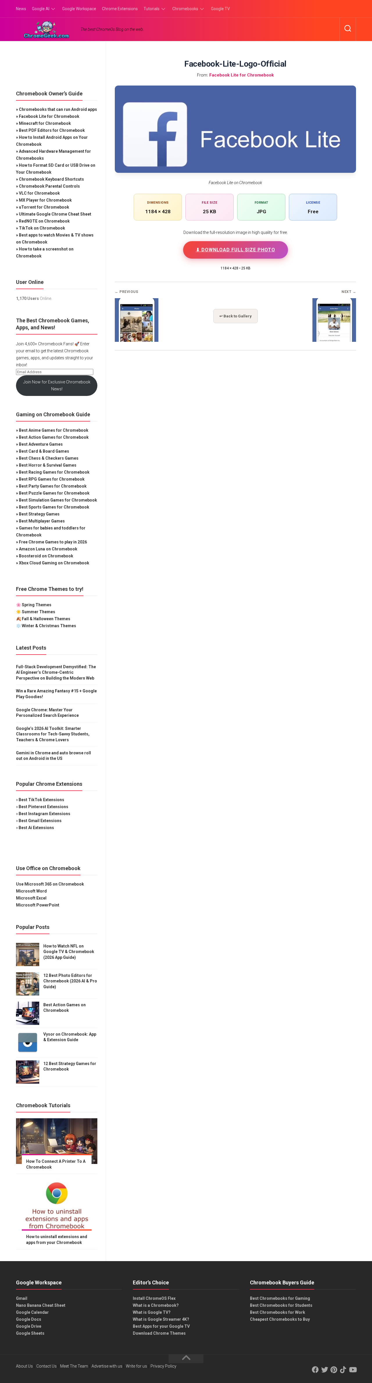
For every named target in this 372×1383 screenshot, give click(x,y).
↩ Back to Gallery (235, 316)
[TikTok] (343, 1369)
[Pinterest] (333, 1369)
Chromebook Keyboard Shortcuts (51, 179)
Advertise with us (107, 1366)
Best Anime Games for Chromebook (53, 430)
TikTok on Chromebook (42, 228)
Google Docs (28, 1319)
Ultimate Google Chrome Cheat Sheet (55, 214)
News (21, 8)
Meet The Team (74, 1366)
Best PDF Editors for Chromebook (52, 130)
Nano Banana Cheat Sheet (40, 1305)
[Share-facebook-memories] (136, 340)
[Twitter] (324, 1369)
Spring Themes (36, 604)
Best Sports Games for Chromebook (54, 507)
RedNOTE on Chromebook (44, 221)
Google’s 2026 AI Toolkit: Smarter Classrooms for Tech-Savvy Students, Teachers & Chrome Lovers (53, 734)
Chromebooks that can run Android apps (58, 109)
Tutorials (152, 8)
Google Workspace (79, 8)
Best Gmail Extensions (40, 820)
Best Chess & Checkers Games (48, 458)
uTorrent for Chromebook (44, 207)
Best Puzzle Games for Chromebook (54, 493)
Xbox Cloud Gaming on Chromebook (54, 563)
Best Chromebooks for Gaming (280, 1298)
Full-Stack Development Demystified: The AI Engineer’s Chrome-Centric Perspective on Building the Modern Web (56, 672)
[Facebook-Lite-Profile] (334, 340)
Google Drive (28, 1326)
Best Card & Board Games (44, 451)
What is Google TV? (152, 1312)
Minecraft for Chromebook (45, 123)
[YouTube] (352, 1369)
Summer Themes (38, 611)
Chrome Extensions (120, 8)
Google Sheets (30, 1333)
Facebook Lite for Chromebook (241, 75)
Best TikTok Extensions (41, 799)
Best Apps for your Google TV (161, 1326)
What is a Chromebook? (156, 1305)
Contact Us (46, 1366)
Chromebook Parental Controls (49, 186)
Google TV (220, 8)
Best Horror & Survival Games (47, 465)
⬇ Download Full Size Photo (235, 250)
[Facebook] (315, 1369)
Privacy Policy (163, 1366)
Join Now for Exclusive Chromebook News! (56, 385)
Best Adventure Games (41, 444)
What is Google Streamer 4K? (161, 1319)
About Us (24, 1366)
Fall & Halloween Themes (46, 618)
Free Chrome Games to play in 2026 (53, 542)
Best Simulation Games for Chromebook (58, 500)
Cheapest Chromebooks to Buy (280, 1319)
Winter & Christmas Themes (49, 625)
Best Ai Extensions (36, 827)
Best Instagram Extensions (44, 813)
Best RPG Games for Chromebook (52, 479)
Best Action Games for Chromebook (54, 437)
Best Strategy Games (39, 514)
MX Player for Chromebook (45, 200)
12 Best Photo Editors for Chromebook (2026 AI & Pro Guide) (70, 981)
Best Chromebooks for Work (277, 1312)
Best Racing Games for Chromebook (54, 472)
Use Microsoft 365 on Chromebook (50, 884)
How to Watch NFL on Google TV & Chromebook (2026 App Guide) (68, 952)
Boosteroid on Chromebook (46, 556)
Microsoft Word (31, 891)
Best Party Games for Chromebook (53, 486)
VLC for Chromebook (39, 193)
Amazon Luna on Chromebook (48, 549)
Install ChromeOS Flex (154, 1298)
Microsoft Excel (31, 898)
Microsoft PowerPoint (37, 905)
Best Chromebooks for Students (281, 1305)
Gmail (21, 1298)
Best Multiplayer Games (42, 521)
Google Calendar (32, 1312)
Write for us (136, 1366)
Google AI (40, 8)
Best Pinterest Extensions (43, 806)
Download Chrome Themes (159, 1333)
